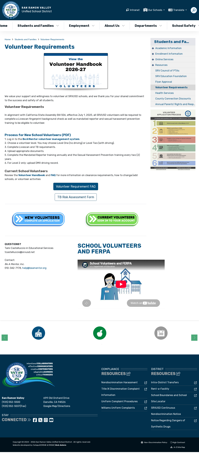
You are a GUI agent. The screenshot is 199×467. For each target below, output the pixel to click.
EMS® (51, 445)
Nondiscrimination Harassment (119, 382)
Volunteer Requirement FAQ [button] (75, 186)
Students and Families (36, 26)
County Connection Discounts (173, 98)
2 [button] (101, 344)
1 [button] (97, 344)
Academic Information (168, 48)
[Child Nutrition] (100, 333)
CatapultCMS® (39, 445)
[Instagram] (46, 421)
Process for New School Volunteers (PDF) (38, 135)
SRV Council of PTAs (167, 70)
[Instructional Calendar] (161, 333)
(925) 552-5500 (11, 402)
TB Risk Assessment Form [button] (75, 197)
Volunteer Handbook (31, 175)
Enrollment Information (169, 53)
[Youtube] (51, 421)
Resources (161, 65)
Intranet (135, 10)
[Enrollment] (38, 333)
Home (8, 39)
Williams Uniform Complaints (118, 407)
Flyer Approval (163, 81)
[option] (38, 333)
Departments (146, 26)
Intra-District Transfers (165, 382)
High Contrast (179, 442)
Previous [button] (5, 338)
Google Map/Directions (56, 406)
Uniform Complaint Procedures (119, 401)
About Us (112, 26)
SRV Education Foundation (171, 76)
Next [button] (194, 338)
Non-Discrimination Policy (155, 442)
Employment (79, 26)
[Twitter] (40, 421)
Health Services (164, 93)
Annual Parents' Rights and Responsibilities (175, 104)
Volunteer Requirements (52, 39)
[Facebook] (35, 421)
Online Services (164, 59)
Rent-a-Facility (160, 388)
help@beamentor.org (34, 268)
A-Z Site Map (179, 447)
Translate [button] (179, 10)
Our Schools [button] (155, 10)
